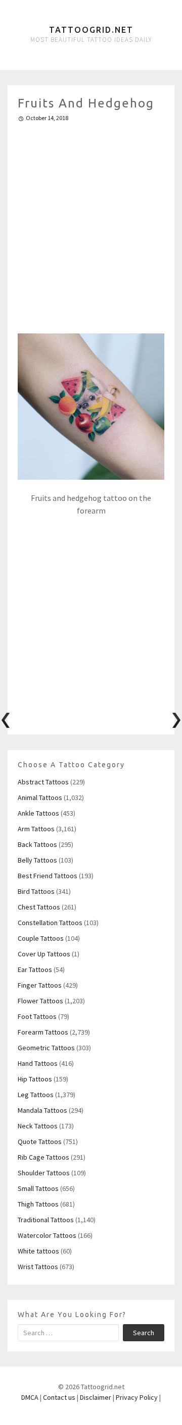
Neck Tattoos (38, 1125)
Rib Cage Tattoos (43, 1157)
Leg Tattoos (36, 1094)
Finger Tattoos (40, 985)
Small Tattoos (38, 1188)
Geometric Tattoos (46, 1047)
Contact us (59, 1397)
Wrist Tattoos (38, 1266)
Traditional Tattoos (46, 1219)
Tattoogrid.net (91, 29)
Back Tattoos (37, 844)
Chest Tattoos (39, 906)
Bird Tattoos (36, 891)
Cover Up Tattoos (44, 953)
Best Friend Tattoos (47, 875)
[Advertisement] (91, 223)
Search (143, 1332)
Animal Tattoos (40, 797)
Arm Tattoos (36, 828)
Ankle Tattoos (38, 813)
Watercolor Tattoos (47, 1235)
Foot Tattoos (37, 1016)
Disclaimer (95, 1397)
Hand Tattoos (38, 1063)
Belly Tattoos (37, 860)
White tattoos (38, 1251)
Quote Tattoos (40, 1141)
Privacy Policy (137, 1397)
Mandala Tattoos (42, 1110)
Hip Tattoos (35, 1079)
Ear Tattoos (35, 969)
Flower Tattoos (40, 1000)
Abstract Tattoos (43, 781)
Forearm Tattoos (43, 1032)
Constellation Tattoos (50, 922)
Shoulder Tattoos (44, 1172)
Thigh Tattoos (38, 1204)
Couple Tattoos (41, 938)
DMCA (29, 1397)
